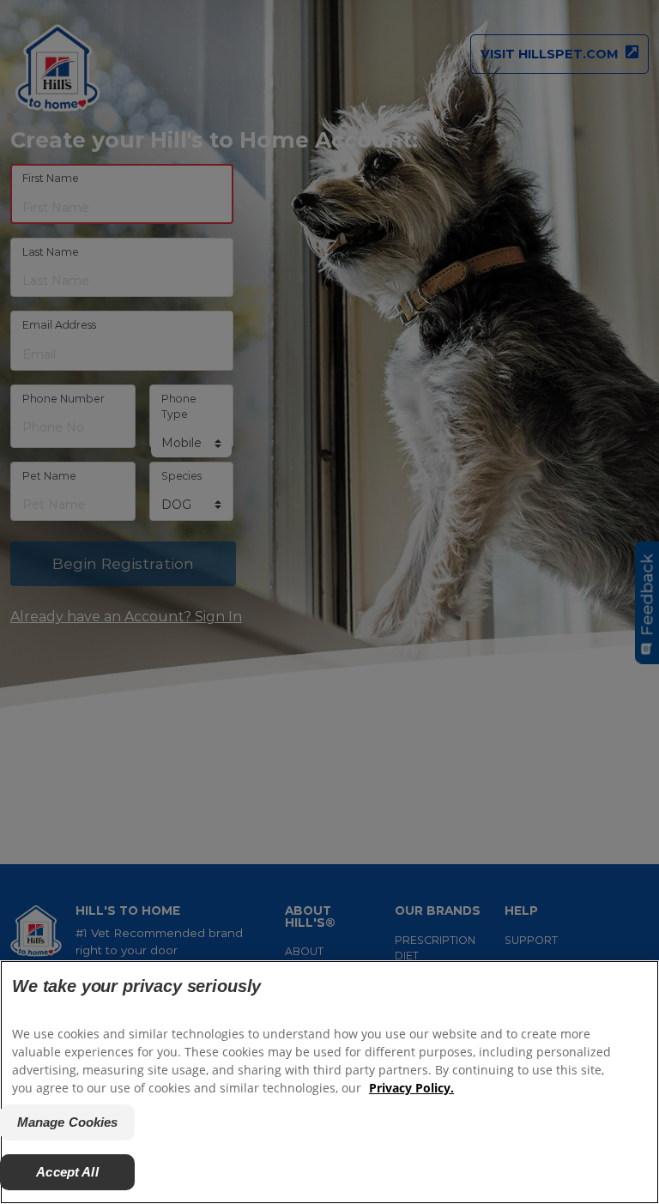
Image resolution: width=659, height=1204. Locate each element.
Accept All (67, 1172)
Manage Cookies (67, 1122)
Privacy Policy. (411, 1088)
